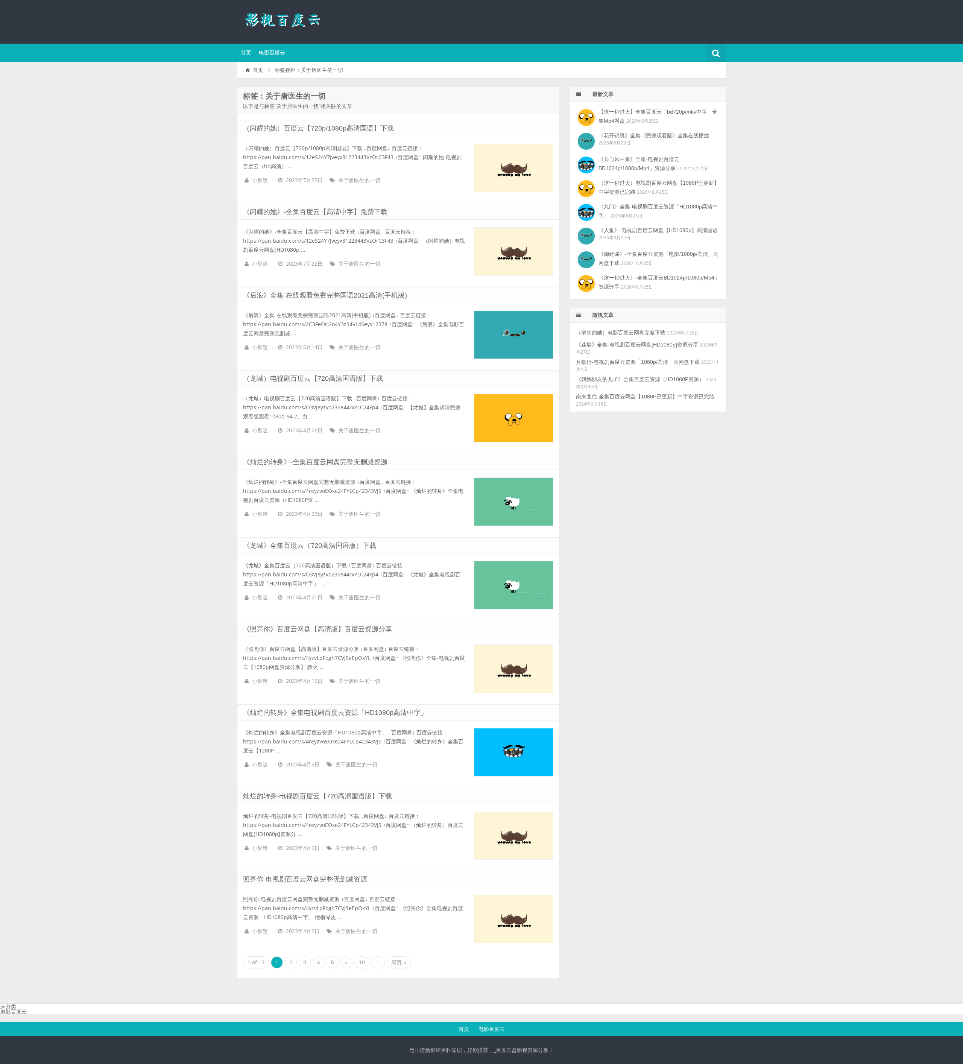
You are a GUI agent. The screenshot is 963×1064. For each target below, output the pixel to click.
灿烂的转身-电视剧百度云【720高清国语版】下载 (317, 796)
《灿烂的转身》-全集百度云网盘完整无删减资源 (315, 462)
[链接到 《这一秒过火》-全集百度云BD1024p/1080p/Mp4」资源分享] (585, 282)
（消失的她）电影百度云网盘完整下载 (620, 333)
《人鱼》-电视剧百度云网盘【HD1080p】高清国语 (658, 230)
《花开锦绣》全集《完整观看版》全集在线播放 (653, 135)
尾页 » (398, 962)
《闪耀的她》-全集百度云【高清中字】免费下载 (315, 212)
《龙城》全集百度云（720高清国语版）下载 (309, 545)
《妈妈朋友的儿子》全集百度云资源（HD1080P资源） (640, 379)
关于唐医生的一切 (359, 180)
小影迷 (260, 180)
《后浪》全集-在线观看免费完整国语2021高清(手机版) (325, 295)
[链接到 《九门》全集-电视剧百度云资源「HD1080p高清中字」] (585, 211)
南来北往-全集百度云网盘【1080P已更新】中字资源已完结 (645, 397)
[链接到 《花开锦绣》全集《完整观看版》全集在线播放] (585, 140)
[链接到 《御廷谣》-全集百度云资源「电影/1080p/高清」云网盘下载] (585, 258)
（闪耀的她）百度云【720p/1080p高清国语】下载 (318, 128)
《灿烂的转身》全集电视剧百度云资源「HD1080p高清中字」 (335, 712)
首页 (246, 53)
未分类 (8, 1006)
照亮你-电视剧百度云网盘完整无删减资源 (305, 879)
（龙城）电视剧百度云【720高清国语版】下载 (313, 378)
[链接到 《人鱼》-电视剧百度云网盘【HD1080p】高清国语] (585, 235)
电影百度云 (272, 53)
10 (362, 962)
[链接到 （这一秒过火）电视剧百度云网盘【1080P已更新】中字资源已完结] (585, 187)
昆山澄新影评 (286, 21)
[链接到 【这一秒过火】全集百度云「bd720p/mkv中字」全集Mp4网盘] (585, 116)
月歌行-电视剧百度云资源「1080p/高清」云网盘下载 (638, 362)
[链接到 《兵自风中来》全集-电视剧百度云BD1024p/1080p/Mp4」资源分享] (585, 164)
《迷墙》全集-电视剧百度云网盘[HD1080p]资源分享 (637, 345)
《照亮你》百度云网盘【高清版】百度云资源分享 (317, 629)
